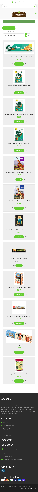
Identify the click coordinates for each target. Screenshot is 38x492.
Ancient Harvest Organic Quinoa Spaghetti (19, 57)
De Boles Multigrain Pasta (19, 258)
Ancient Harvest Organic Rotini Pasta (19, 143)
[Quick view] (25, 64)
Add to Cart (19, 64)
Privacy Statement (8, 432)
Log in (15, 2)
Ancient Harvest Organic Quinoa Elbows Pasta (19, 114)
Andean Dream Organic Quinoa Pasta (19, 201)
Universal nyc (33, 488)
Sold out (19, 179)
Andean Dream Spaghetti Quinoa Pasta (19, 345)
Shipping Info (7, 429)
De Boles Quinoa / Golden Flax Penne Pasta (19, 230)
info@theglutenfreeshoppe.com (13, 459)
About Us (5, 422)
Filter (8, 28)
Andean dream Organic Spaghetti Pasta (19, 316)
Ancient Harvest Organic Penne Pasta (19, 86)
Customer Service (8, 426)
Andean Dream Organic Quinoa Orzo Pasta (19, 172)
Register (23, 2)
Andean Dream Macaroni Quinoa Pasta (19, 287)
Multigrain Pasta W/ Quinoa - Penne (19, 374)
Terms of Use (7, 435)
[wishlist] (13, 64)
